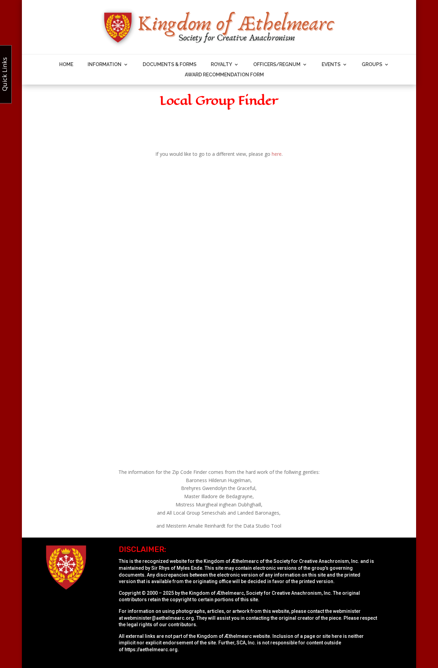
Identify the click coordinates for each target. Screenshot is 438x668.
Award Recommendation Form (224, 74)
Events (331, 64)
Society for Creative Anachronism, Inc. (316, 561)
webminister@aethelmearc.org (159, 618)
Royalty (221, 64)
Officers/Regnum (276, 64)
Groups (372, 64)
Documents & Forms (169, 64)
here (277, 154)
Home (66, 64)
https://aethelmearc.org (151, 649)
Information (104, 64)
